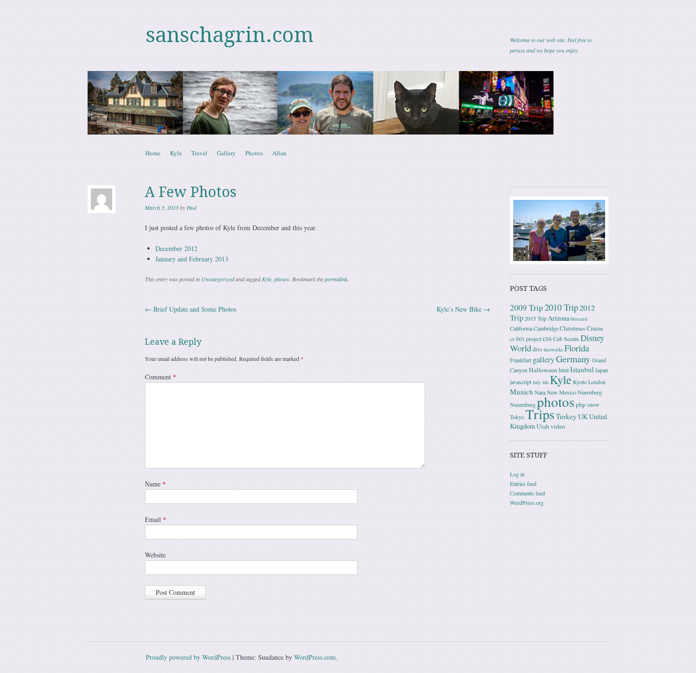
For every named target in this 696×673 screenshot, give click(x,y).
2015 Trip (535, 318)
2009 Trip (526, 307)
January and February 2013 (191, 258)
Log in (517, 474)
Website (155, 554)
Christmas (572, 328)
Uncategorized (217, 279)
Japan (601, 370)
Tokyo (517, 417)
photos (281, 279)
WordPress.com (315, 657)
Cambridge (546, 328)
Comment (160, 376)
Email (155, 519)
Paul (191, 207)
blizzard (579, 318)
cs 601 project (525, 338)
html (564, 370)
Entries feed (523, 483)
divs (537, 349)
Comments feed (527, 493)
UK (583, 416)
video (558, 426)
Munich (521, 391)
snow (593, 404)
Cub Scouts (566, 338)
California (521, 328)
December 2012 (176, 248)
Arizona (558, 318)
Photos (254, 153)
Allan (279, 153)
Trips (540, 414)
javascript (520, 382)
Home (153, 153)
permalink (336, 279)
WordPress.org (527, 502)
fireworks (553, 349)
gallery (543, 359)
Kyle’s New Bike (463, 309)
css (547, 338)
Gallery (226, 153)
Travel (199, 153)
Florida (576, 348)
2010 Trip (561, 307)
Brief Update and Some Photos (190, 309)
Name (155, 483)
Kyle (176, 153)
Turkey (566, 416)
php (581, 404)
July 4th (540, 382)
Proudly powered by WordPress (188, 657)
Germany (573, 358)
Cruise (595, 328)
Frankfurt (520, 360)
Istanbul (582, 369)
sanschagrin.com (229, 35)
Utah (542, 426)
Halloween (543, 370)
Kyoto (580, 382)
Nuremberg (522, 404)
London (597, 382)
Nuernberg (590, 392)
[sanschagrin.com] (348, 103)
